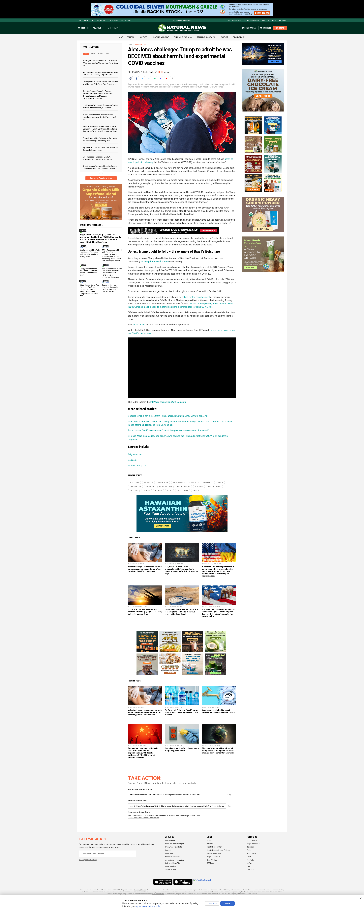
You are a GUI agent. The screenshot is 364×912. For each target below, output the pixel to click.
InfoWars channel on (168, 402)
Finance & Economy (183, 37)
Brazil (184, 84)
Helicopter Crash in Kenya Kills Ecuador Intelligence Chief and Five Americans (100, 82)
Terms (143, 890)
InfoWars (154, 87)
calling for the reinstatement (196, 297)
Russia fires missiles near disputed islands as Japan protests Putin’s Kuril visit (99, 117)
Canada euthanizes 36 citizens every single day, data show (182, 749)
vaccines (219, 87)
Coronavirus (140, 44)
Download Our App (251, 20)
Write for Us (169, 853)
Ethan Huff (179, 564)
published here (158, 894)
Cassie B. (142, 564)
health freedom (142, 87)
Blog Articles (212, 860)
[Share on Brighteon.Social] (131, 78)
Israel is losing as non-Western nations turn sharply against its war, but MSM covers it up (145, 611)
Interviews (114, 20)
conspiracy (192, 84)
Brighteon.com (135, 454)
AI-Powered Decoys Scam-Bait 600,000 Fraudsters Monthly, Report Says (100, 73)
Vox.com (132, 460)
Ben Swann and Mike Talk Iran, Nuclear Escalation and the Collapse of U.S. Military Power (90, 253)
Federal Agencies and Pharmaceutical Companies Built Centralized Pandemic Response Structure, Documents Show (100, 128)
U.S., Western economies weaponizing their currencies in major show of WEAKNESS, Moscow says (181, 570)
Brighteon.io (252, 840)
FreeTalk (250, 860)
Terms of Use (170, 870)
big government (174, 84)
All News (210, 844)
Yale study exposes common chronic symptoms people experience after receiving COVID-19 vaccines (145, 568)
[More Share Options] (173, 78)
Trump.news (139, 324)
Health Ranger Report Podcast (218, 850)
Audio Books (126, 20)
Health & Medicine (160, 37)
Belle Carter (149, 72)
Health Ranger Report (90, 225)
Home (79, 20)
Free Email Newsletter (173, 847)
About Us (265, 20)
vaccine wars (208, 87)
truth (199, 87)
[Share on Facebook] (137, 78)
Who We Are (170, 840)
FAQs (274, 20)
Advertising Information (174, 860)
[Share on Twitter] (143, 78)
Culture (143, 37)
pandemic (176, 87)
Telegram (250, 847)
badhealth (148, 84)
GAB (248, 866)
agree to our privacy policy (149, 906)
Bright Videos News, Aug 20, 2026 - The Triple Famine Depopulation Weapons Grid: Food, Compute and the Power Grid (89, 290)
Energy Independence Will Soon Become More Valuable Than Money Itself (89, 272)
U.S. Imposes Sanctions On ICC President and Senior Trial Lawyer (97, 158)
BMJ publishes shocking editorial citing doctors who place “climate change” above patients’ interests (218, 750)
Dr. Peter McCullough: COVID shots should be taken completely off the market (181, 712)
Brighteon (88, 20)
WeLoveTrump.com (137, 465)
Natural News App (214, 853)
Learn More (212, 903)
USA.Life (250, 870)
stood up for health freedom (155, 261)
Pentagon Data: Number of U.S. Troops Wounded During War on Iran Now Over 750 (100, 63)
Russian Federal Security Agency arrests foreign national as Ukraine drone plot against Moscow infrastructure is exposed (98, 94)
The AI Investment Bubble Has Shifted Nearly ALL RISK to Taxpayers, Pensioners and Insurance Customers (112, 273)
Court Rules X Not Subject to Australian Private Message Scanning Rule (100, 139)
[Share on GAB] (155, 78)
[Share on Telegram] (149, 78)
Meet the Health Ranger (174, 844)
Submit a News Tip (172, 863)
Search (284, 20)
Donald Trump (165, 487)
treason (193, 87)
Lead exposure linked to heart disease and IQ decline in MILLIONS (218, 711)
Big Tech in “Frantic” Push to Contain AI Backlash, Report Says (100, 148)
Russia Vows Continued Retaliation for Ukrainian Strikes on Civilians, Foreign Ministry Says (100, 168)
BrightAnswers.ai (234, 20)
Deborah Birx (212, 84)
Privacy (137, 890)
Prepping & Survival (206, 37)
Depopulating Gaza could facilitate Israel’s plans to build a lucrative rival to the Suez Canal (181, 611)
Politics (130, 37)
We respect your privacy (88, 860)
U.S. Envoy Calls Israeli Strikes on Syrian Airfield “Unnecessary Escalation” (100, 106)
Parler (249, 850)
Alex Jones (138, 84)
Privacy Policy (170, 866)
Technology (239, 37)
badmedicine (160, 84)
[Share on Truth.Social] (161, 78)
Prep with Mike (101, 20)
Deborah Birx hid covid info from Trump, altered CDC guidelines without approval (167, 416)
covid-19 (202, 84)
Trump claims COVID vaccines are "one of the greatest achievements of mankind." (168, 430)
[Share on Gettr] (167, 78)
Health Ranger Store (215, 847)
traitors (185, 87)
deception (223, 84)
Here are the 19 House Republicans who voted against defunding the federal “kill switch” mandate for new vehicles (218, 612)
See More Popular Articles (101, 178)
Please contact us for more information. (143, 818)
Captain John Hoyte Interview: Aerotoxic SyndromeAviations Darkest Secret (110, 288)
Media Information (172, 857)
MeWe (249, 863)
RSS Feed (210, 863)
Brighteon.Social (253, 844)
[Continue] (133, 853)
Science (224, 37)
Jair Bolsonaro (165, 87)
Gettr (249, 857)
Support (168, 850)
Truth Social (251, 853)
